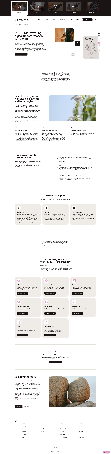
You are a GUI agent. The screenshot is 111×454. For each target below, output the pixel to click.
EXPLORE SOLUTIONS (22, 293)
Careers (24, 431)
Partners (24, 434)
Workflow (43, 429)
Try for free (78, 19)
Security (24, 426)
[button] (41, 19)
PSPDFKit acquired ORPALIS (66, 167)
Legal (23, 437)
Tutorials (62, 431)
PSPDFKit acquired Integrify (65, 175)
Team (23, 429)
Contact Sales (88, 19)
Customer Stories (64, 429)
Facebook (81, 437)
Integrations (44, 426)
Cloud (42, 431)
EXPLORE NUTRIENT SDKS (21, 54)
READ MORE (18, 406)
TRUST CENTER (27, 406)
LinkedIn (81, 426)
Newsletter (62, 434)
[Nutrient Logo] (21, 19)
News (23, 440)
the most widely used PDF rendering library (27, 396)
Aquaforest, (78, 167)
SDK (42, 423)
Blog (61, 423)
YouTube (81, 429)
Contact (81, 423)
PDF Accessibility (64, 437)
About (23, 423)
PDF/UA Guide (63, 440)
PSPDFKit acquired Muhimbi (65, 157)
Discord (81, 431)
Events (61, 426)
